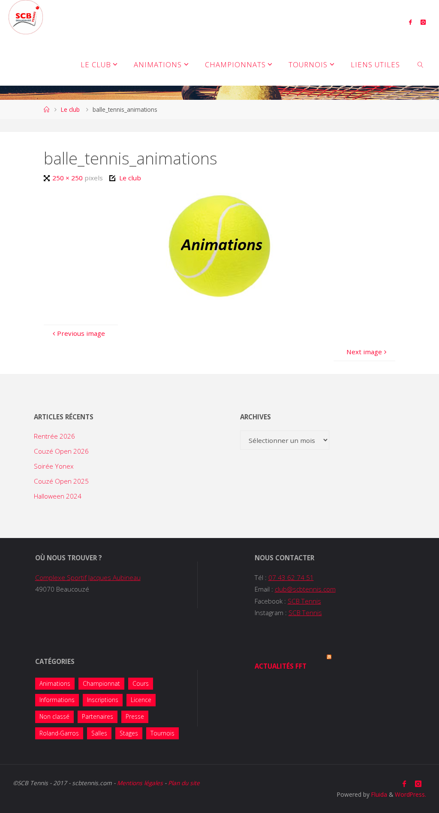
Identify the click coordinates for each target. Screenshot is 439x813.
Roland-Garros (59, 733)
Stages (129, 733)
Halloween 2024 (57, 496)
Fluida (378, 794)
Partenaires (97, 716)
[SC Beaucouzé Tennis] (26, 17)
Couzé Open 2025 (61, 481)
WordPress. (410, 794)
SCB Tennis (304, 601)
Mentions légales (140, 783)
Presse (135, 716)
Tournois (162, 733)
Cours (140, 683)
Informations (57, 700)
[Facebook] (410, 22)
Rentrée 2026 (54, 436)
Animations (54, 683)
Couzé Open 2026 (61, 451)
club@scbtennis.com (305, 589)
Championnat (101, 683)
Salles (99, 733)
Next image (364, 351)
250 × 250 (68, 177)
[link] (420, 64)
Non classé (54, 716)
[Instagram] (423, 22)
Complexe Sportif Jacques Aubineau (88, 577)
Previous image (81, 333)
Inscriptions (102, 700)
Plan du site (184, 783)
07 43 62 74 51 (291, 577)
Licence (141, 700)
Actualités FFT (281, 666)
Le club (70, 109)
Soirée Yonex (54, 466)
